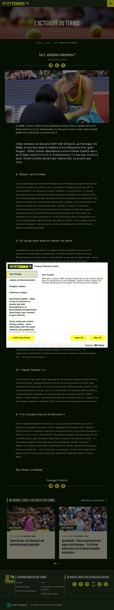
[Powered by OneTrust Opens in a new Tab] (95, 345)
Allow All (97, 338)
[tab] (22, 274)
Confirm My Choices (21, 338)
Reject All (79, 338)
